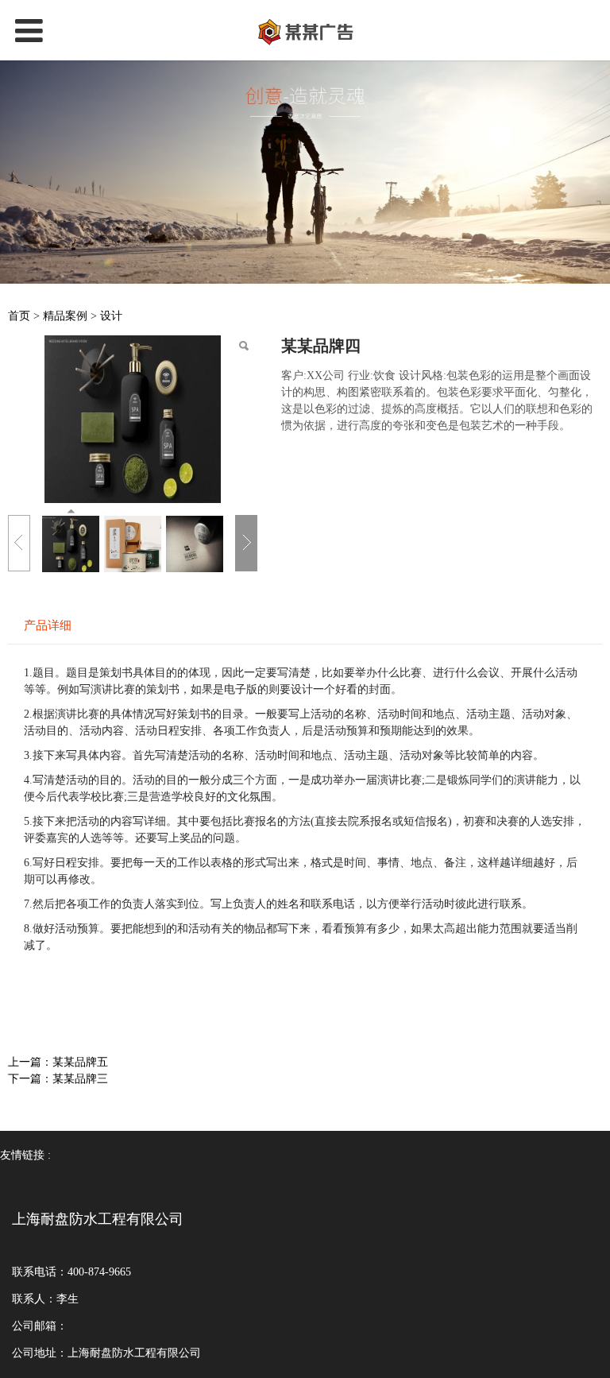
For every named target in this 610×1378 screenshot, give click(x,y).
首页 (19, 316)
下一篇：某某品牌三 (58, 1079)
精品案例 (65, 316)
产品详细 (47, 625)
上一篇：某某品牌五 (58, 1062)
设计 (111, 316)
